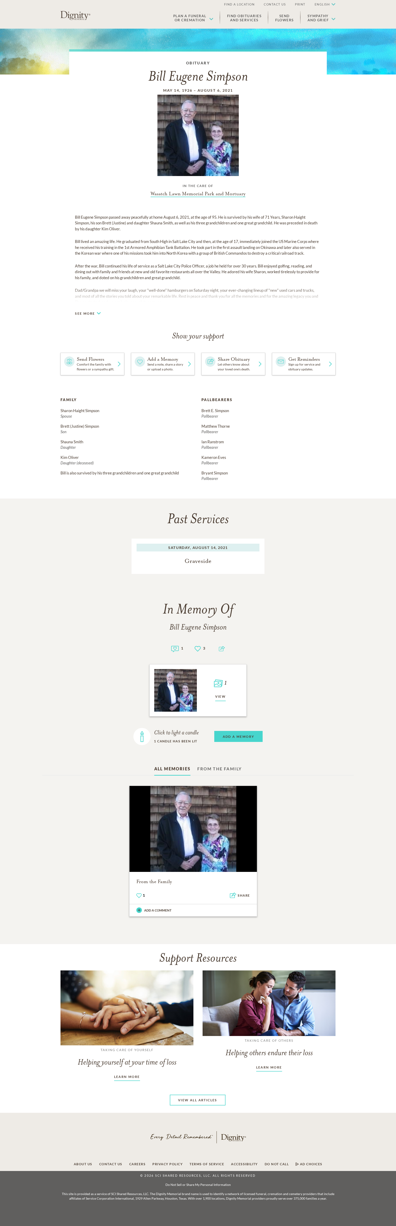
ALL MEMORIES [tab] (172, 768)
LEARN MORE (127, 1077)
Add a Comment (157, 910)
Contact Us (275, 4)
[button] (193, 18)
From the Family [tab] (219, 768)
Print (300, 4)
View (220, 696)
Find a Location (239, 4)
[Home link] (75, 15)
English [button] (322, 4)
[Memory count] (175, 648)
